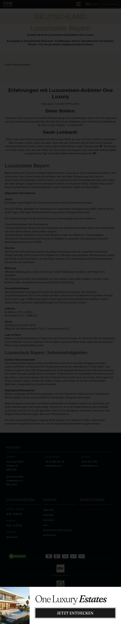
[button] (117, 582)
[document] (60, 312)
